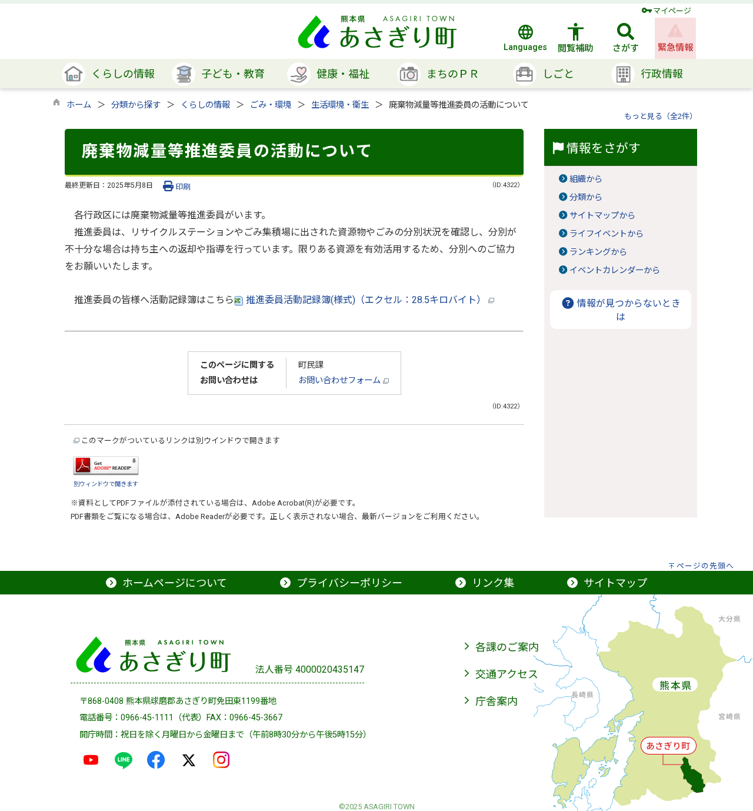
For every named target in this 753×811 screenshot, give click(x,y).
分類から (585, 197)
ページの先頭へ (705, 565)
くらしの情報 (205, 105)
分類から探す (136, 105)
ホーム (78, 105)
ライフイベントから (606, 234)
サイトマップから (602, 216)
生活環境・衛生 (340, 105)
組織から (585, 179)
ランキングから (598, 252)
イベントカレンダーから (614, 270)
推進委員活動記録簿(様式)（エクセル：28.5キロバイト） (366, 299)
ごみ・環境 (270, 105)
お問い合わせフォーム (340, 380)
